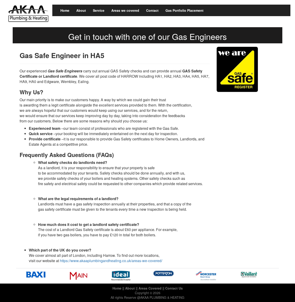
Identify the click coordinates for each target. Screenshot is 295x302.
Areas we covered (125, 10)
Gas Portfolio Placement (184, 10)
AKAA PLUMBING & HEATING (162, 297)
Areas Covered (150, 288)
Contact (152, 10)
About (81, 10)
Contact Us (174, 288)
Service (98, 10)
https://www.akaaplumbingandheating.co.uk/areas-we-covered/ (111, 260)
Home (64, 10)
